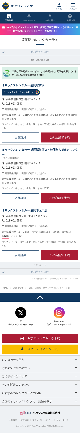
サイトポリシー (63, 420)
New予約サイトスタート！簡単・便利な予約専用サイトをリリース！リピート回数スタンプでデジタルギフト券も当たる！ (42, 29)
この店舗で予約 (59, 137)
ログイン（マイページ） (43, 348)
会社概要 (13, 420)
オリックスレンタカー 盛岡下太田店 (24, 210)
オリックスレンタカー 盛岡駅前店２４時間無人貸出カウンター (40, 152)
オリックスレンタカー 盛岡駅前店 (23, 85)
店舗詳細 (20, 137)
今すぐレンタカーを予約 (43, 338)
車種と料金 (50, 20)
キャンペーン (29, 20)
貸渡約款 (25, 420)
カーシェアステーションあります (18, 92)
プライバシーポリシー (42, 420)
